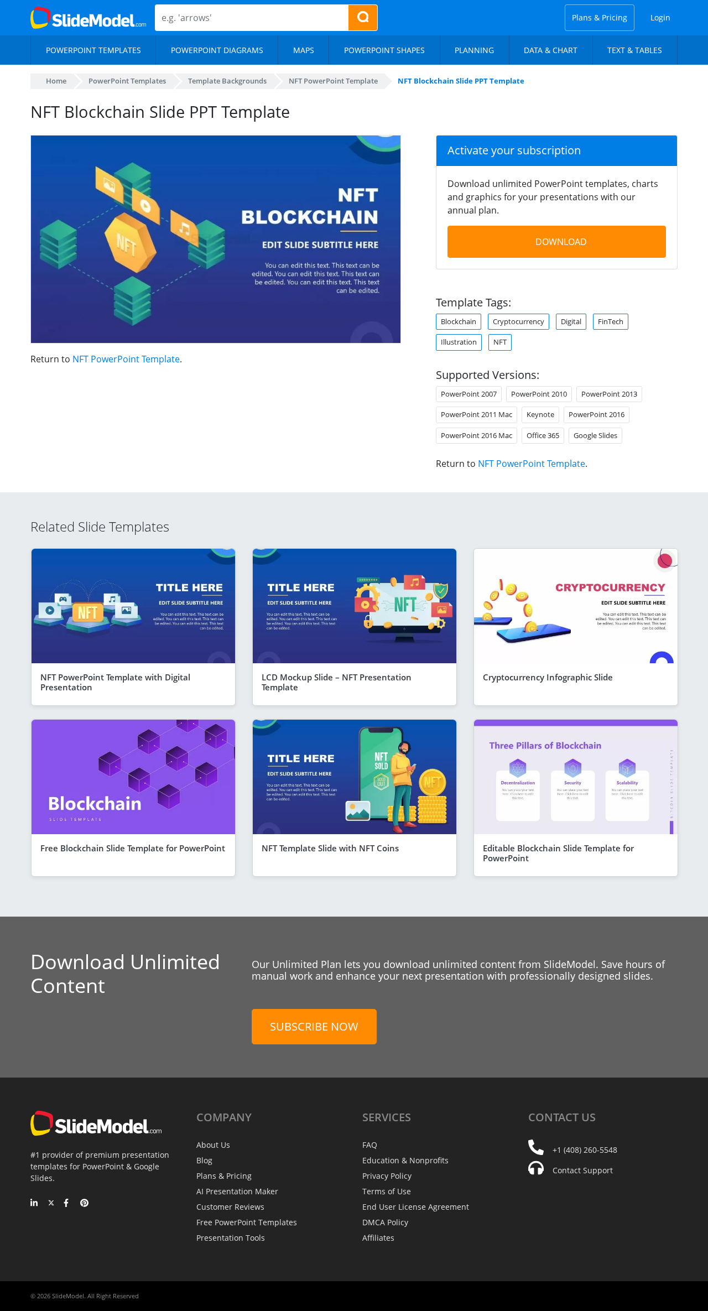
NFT (500, 342)
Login (660, 17)
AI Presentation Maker (237, 1191)
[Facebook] (68, 1204)
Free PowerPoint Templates (246, 1222)
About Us (213, 1145)
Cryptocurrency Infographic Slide (548, 677)
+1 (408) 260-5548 (585, 1149)
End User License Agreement (415, 1206)
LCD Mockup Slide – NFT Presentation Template (337, 682)
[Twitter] (51, 1204)
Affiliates (378, 1237)
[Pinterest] (84, 1204)
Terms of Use (386, 1191)
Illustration (459, 342)
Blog (204, 1160)
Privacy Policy (387, 1175)
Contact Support (583, 1170)
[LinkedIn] (34, 1204)
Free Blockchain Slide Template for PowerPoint (132, 848)
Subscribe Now (314, 1026)
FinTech (610, 321)
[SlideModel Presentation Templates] (88, 18)
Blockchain (458, 321)
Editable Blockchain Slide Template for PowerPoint (558, 852)
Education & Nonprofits (405, 1160)
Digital (571, 321)
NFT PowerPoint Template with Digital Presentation (115, 682)
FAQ (369, 1145)
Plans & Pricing (599, 17)
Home (56, 81)
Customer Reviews (230, 1206)
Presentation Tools (230, 1237)
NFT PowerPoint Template (126, 359)
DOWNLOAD (561, 242)
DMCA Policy (385, 1222)
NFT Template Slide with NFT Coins (330, 848)
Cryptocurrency (518, 321)
